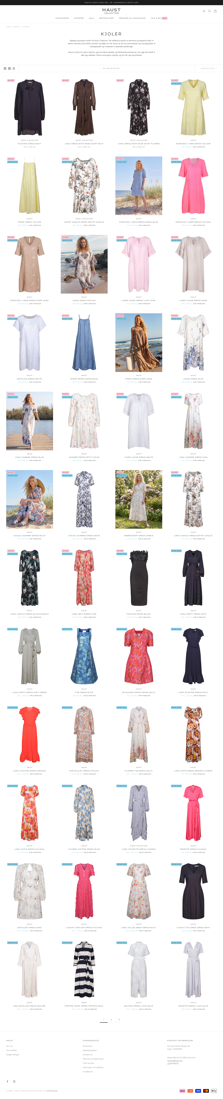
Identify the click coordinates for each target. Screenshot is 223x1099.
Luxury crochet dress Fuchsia (84, 928)
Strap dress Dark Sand (138, 379)
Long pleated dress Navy (193, 692)
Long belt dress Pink (84, 614)
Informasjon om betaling (93, 1067)
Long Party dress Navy (193, 614)
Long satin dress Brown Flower (193, 771)
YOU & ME (159, 18)
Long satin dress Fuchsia (30, 849)
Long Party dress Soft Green (30, 692)
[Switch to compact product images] (14, 68)
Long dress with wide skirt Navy (84, 144)
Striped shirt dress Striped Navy (84, 1006)
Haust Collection (29, 140)
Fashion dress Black (139, 614)
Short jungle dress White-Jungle (84, 222)
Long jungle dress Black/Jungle (29, 614)
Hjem (8, 27)
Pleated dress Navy (29, 144)
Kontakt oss (88, 1054)
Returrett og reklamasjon (93, 1059)
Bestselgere (106, 18)
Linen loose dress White (138, 457)
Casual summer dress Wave (84, 536)
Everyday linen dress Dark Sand (29, 300)
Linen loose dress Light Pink (139, 300)
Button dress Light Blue (138, 1006)
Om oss (9, 1046)
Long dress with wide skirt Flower (139, 144)
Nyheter (79, 18)
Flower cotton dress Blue (84, 849)
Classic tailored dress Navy (193, 928)
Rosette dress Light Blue (193, 1006)
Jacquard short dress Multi (139, 692)
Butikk (17, 27)
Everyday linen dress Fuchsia (193, 222)
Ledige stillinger (12, 1054)
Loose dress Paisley (84, 300)
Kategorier (62, 18)
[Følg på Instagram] (14, 1081)
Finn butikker (11, 1050)
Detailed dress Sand (30, 928)
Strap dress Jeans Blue (84, 379)
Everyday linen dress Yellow (193, 144)
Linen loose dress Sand (193, 300)
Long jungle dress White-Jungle (193, 536)
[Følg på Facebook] (7, 1081)
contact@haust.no (174, 1060)
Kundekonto (88, 1071)
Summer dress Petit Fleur (84, 457)
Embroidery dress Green (138, 536)
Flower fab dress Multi (139, 771)
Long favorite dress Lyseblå (139, 849)
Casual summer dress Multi (30, 536)
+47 (168, 1063)
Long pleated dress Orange (29, 771)
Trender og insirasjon (132, 18)
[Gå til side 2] (119, 1020)
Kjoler (26, 27)
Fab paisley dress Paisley (84, 771)
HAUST (193, 140)
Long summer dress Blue (29, 457)
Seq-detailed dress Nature (30, 1006)
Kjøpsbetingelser (90, 1050)
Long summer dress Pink (193, 457)
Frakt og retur (88, 1063)
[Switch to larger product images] (5, 68)
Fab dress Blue (84, 692)
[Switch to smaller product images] (9, 68)
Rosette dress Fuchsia (193, 849)
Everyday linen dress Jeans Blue (139, 222)
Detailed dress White (29, 379)
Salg (91, 18)
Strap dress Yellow (29, 222)
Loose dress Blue (193, 379)
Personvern (87, 1046)
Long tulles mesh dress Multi (138, 928)
